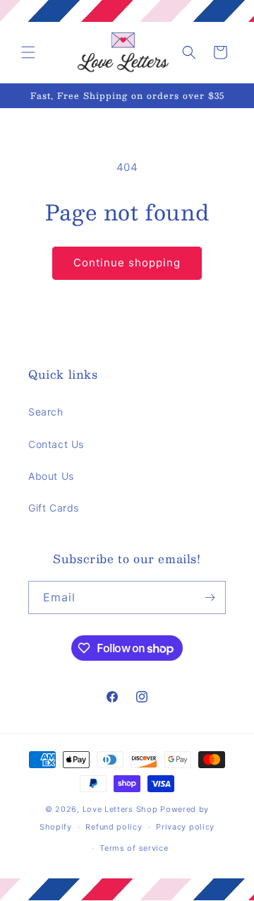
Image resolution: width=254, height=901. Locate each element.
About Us (51, 476)
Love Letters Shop (120, 809)
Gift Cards (53, 508)
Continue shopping (127, 262)
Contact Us (56, 444)
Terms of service (133, 848)
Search (46, 412)
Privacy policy (185, 827)
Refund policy (113, 827)
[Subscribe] (209, 597)
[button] (28, 52)
